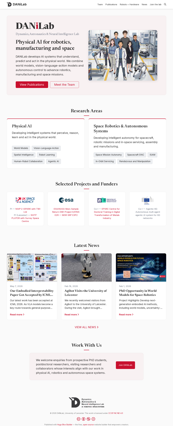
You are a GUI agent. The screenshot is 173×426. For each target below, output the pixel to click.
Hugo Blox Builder (64, 424)
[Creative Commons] (86, 418)
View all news (86, 327)
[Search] (165, 4)
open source (88, 424)
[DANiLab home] (86, 402)
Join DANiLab (125, 365)
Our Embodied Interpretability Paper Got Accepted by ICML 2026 (31, 295)
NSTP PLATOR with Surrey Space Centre (25, 218)
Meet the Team (64, 84)
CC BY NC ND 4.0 (115, 413)
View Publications (32, 84)
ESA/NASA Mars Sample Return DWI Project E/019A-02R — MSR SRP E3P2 (66, 212)
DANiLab (20, 4)
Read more (16, 314)
